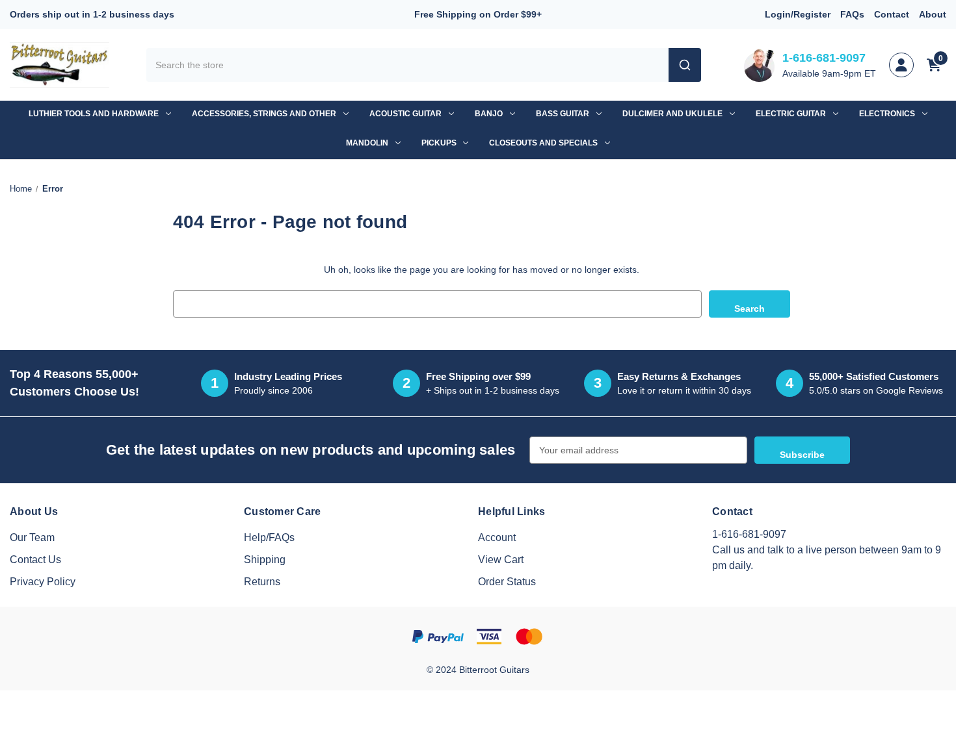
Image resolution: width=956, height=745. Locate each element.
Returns (262, 581)
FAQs (852, 14)
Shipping (264, 559)
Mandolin (367, 142)
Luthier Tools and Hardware (94, 113)
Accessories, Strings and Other (264, 113)
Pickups (439, 142)
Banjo (489, 113)
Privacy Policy (42, 581)
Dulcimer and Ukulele (672, 113)
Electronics (887, 113)
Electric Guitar (791, 113)
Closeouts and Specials (543, 142)
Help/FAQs (269, 537)
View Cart (501, 559)
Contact (891, 14)
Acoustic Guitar (405, 113)
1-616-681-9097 (824, 57)
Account (497, 537)
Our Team (32, 537)
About (932, 14)
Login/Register (797, 14)
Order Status (507, 581)
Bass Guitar (562, 113)
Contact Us (35, 559)
